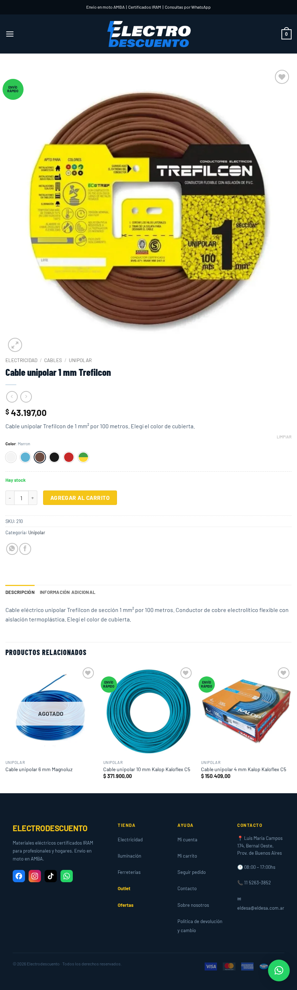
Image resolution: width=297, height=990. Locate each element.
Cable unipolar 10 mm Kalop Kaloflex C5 (146, 769)
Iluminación (129, 856)
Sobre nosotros (193, 905)
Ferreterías (129, 872)
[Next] (291, 728)
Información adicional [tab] (67, 592)
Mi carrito (187, 856)
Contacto (187, 888)
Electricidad (21, 360)
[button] (9, 34)
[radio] (10, 457)
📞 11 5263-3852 (254, 882)
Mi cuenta (187, 839)
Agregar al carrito (80, 497)
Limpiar (284, 436)
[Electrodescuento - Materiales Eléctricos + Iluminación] (148, 34)
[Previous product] (26, 396)
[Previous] (5, 728)
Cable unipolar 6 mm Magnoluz (38, 769)
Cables (53, 360)
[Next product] (11, 396)
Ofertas (126, 905)
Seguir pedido (191, 872)
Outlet (124, 888)
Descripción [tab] (20, 592)
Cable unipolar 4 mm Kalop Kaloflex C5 (243, 769)
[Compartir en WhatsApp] (12, 549)
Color (10, 443)
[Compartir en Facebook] (25, 549)
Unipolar (80, 360)
